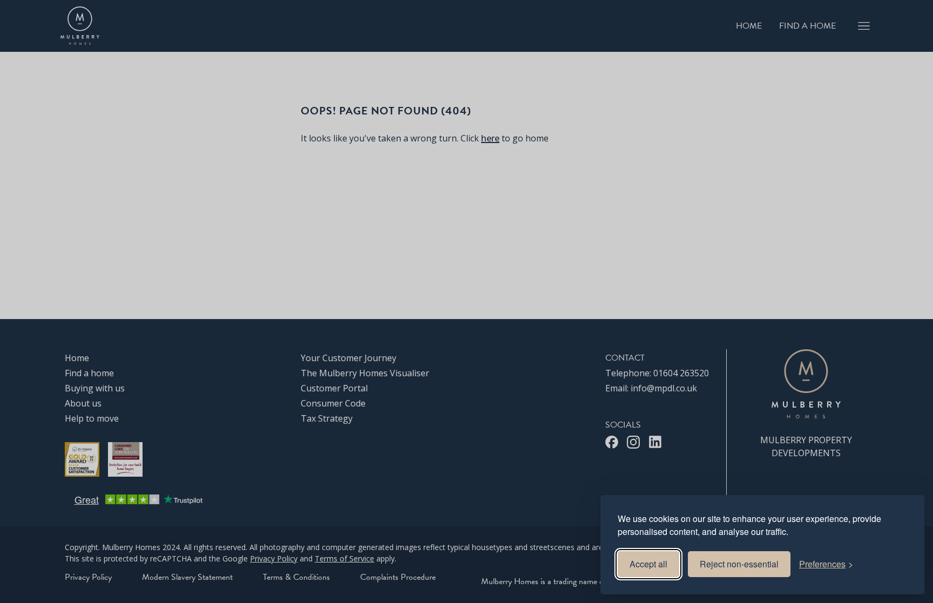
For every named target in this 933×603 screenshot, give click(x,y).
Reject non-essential (739, 564)
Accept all (648, 564)
